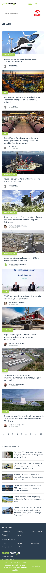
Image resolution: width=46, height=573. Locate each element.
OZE (5, 92)
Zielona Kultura (36, 532)
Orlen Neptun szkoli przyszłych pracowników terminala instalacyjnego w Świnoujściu (22, 378)
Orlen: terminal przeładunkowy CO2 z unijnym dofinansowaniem (21, 259)
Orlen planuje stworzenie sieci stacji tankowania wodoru (20, 60)
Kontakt (19, 547)
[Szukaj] (36, 4)
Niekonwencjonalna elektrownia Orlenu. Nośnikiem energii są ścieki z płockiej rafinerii (22, 100)
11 (41, 434)
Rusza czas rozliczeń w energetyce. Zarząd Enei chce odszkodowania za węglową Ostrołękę (23, 219)
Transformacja (9, 174)
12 (4, 436)
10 (35, 434)
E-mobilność (8, 54)
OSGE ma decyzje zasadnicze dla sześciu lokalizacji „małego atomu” (22, 297)
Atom (5, 291)
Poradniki (5, 535)
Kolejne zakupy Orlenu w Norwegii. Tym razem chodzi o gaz (22, 180)
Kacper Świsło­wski (16, 343)
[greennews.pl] (9, 4)
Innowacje (7, 330)
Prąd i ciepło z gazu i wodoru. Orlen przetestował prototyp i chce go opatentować (20, 337)
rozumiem (36, 566)
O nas (4, 543)
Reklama (19, 543)
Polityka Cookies (7, 547)
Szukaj (19, 535)
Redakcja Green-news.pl (18, 264)
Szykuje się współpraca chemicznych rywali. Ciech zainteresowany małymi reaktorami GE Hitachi (24, 418)
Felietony (20, 532)
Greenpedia (6, 532)
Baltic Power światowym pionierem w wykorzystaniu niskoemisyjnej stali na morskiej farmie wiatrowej (21, 140)
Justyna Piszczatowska (18, 226)
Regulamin (35, 543)
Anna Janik (13, 65)
